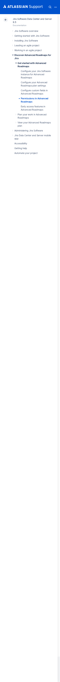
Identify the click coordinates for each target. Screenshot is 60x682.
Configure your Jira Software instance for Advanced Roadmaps (36, 74)
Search (50, 7)
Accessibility (20, 143)
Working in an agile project (28, 50)
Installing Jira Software (26, 40)
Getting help (20, 148)
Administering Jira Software (28, 130)
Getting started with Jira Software (31, 35)
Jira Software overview (26, 31)
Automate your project (26, 153)
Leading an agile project (26, 45)
